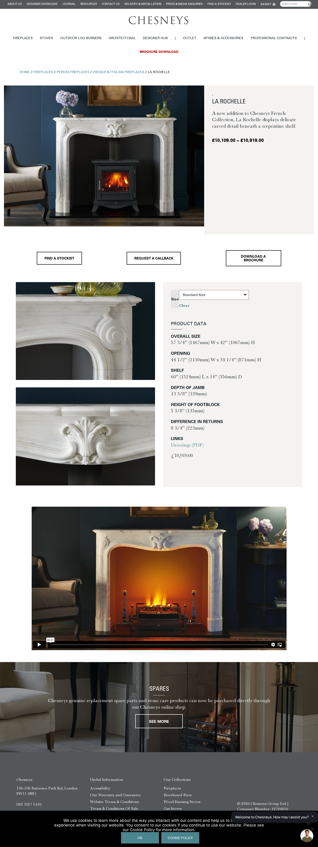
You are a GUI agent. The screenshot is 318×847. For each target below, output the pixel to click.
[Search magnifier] (309, 4)
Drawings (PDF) (187, 445)
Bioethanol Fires (178, 794)
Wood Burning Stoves (182, 801)
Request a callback (153, 258)
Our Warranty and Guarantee (115, 794)
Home (25, 72)
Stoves (46, 38)
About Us (14, 4)
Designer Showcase (42, 4)
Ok (140, 838)
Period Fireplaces (73, 72)
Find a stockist (219, 4)
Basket (265, 4)
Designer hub (155, 38)
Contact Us (111, 4)
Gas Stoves (173, 808)
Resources (88, 4)
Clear (184, 305)
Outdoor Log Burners (80, 38)
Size (175, 299)
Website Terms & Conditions (114, 801)
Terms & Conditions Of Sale (114, 808)
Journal (69, 4)
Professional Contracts (274, 38)
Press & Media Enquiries (184, 4)
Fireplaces (23, 38)
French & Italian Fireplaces (118, 72)
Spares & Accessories (223, 38)
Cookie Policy (180, 838)
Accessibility (100, 788)
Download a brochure (253, 258)
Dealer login (246, 4)
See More (159, 722)
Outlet (189, 38)
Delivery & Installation (142, 4)
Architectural (122, 38)
